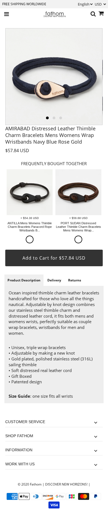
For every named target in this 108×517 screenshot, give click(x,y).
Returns (74, 280)
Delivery (54, 280)
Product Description (23, 280)
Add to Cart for (54, 258)
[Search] (93, 14)
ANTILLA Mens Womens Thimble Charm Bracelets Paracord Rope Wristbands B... (29, 226)
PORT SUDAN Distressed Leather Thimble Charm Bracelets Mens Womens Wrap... (78, 226)
